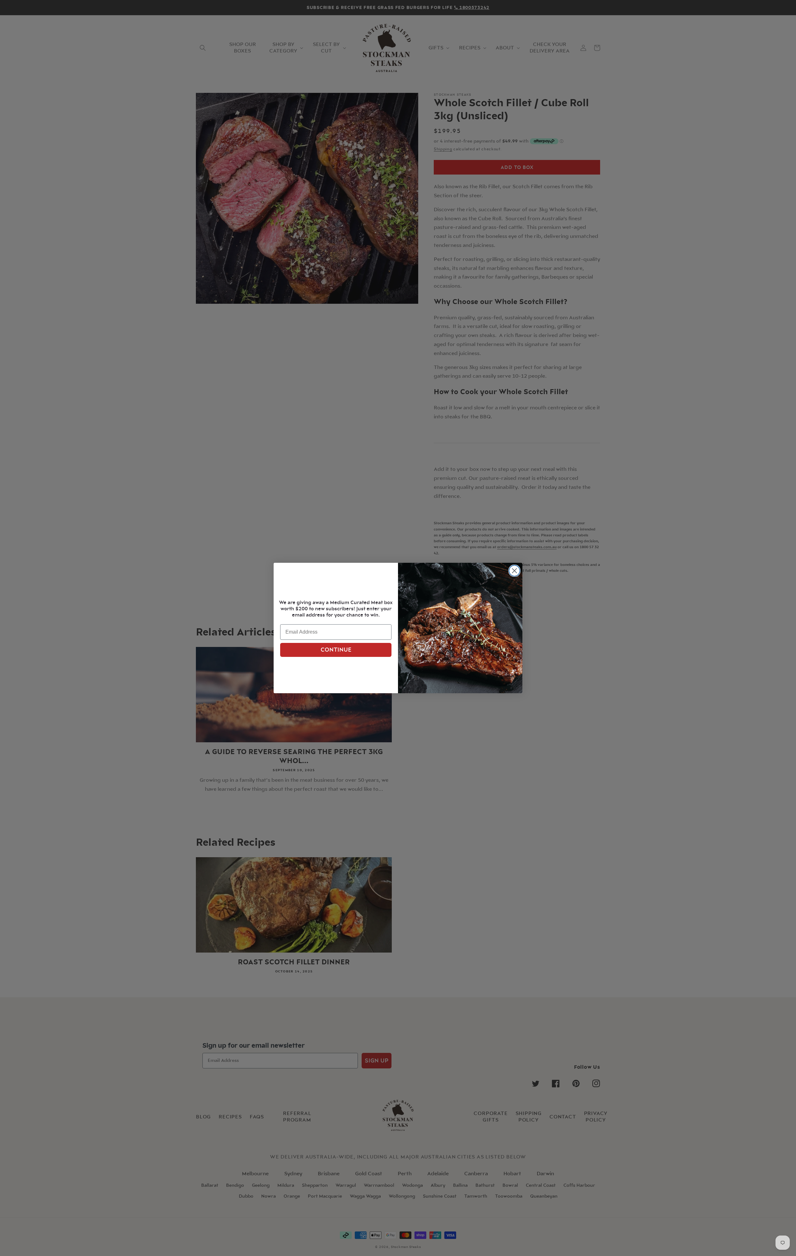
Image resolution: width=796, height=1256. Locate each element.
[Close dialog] (514, 570)
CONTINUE (336, 649)
